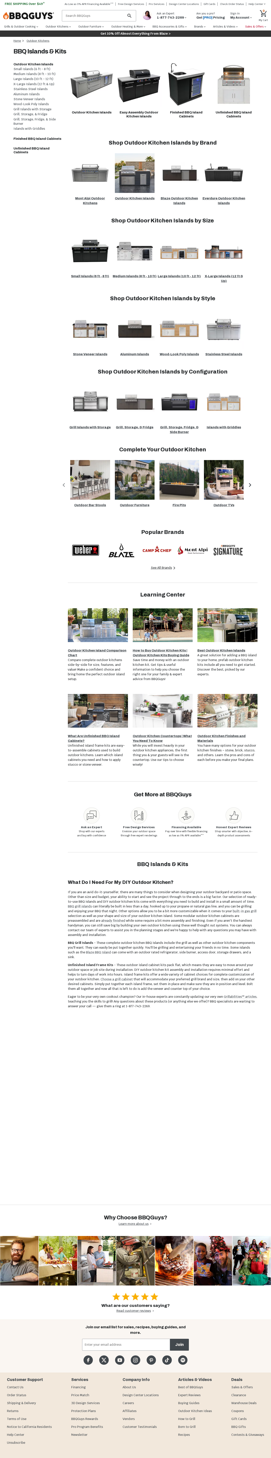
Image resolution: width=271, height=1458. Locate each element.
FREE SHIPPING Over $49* (25, 4)
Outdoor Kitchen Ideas (195, 1411)
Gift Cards (209, 4)
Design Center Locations (184, 4)
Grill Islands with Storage (32, 109)
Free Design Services (131, 4)
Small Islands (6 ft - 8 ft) (31, 69)
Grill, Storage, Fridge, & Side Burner (34, 121)
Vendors (129, 1419)
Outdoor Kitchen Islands (33, 64)
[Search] (129, 15)
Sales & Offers (242, 1387)
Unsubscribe (16, 1443)
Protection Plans (83, 1411)
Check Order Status (232, 4)
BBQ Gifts (238, 1427)
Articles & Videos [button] (224, 26)
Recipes (184, 1435)
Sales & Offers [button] (254, 26)
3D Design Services (85, 1403)
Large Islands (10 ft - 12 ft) (33, 79)
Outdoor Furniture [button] (89, 26)
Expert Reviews (189, 1395)
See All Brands (161, 568)
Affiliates (129, 1411)
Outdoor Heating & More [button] (127, 26)
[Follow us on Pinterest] (151, 1360)
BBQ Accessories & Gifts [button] (168, 26)
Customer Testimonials (140, 1427)
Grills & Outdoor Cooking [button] (20, 26)
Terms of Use (16, 1419)
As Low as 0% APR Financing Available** (89, 4)
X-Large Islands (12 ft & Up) (33, 84)
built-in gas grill (245, 911)
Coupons (237, 1411)
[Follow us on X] (104, 1360)
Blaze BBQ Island (98, 952)
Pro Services (156, 4)
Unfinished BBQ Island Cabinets (31, 150)
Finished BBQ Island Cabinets (37, 138)
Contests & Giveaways (247, 1435)
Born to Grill (187, 1427)
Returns (12, 1411)
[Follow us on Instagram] (135, 1360)
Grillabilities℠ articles (240, 997)
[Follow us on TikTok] (167, 1360)
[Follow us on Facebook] (88, 1360)
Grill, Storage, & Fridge (30, 114)
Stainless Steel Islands (30, 89)
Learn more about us (134, 1224)
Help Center (15, 1435)
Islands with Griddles (29, 129)
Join (179, 1345)
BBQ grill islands (80, 906)
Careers (128, 1403)
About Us (129, 1387)
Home (17, 41)
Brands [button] (198, 26)
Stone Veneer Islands (29, 99)
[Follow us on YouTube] (119, 1360)
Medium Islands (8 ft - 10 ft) (34, 74)
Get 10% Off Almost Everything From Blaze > (136, 33)
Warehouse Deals (244, 1403)
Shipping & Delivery (21, 1403)
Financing (78, 1387)
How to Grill (186, 1419)
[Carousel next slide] (250, 485)
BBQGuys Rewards (84, 1419)
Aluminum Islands (26, 94)
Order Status (16, 1395)
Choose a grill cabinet (117, 979)
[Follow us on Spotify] (182, 1360)
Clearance (238, 1395)
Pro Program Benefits (87, 1427)
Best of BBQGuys (190, 1387)
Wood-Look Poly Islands (31, 104)
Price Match (80, 1395)
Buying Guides (188, 1403)
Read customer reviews (133, 1311)
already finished (113, 921)
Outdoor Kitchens (38, 41)
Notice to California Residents (29, 1427)
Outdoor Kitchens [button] (57, 26)
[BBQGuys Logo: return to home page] (31, 16)
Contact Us (15, 1387)
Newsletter (79, 1435)
